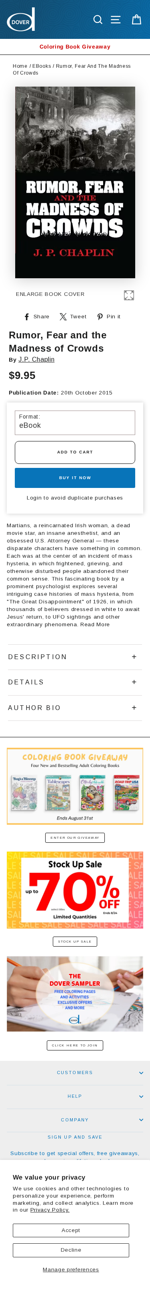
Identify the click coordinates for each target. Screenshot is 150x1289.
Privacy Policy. (50, 1210)
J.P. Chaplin (36, 359)
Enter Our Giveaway (75, 838)
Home (20, 66)
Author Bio (34, 707)
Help (75, 1096)
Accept (71, 1230)
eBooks (41, 66)
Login (34, 498)
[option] (75, 47)
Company (75, 1119)
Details (26, 682)
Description (37, 657)
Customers (75, 1072)
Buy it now (75, 478)
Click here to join (75, 1045)
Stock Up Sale (75, 941)
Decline (71, 1250)
